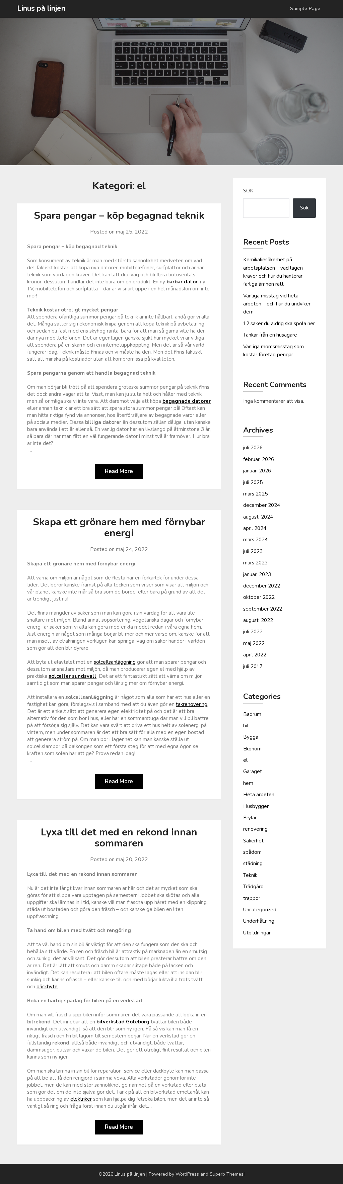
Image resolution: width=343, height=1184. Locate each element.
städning (253, 863)
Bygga (250, 737)
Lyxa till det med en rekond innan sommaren (119, 837)
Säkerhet (253, 840)
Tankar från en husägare (270, 335)
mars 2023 (255, 562)
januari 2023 (257, 574)
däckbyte (47, 986)
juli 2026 (253, 447)
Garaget (252, 771)
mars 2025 (255, 493)
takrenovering (191, 704)
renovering (255, 829)
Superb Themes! (227, 1174)
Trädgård (253, 886)
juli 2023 (253, 551)
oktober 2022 (259, 597)
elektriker (81, 1099)
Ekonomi (253, 748)
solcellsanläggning (115, 662)
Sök (248, 190)
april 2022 (254, 654)
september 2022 (262, 609)
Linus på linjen (41, 8)
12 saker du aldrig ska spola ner (279, 323)
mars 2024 (255, 539)
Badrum (252, 714)
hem (248, 783)
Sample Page (305, 8)
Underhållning (258, 921)
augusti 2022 (258, 620)
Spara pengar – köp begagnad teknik (119, 215)
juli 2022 (253, 631)
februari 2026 (258, 459)
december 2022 (261, 585)
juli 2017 (253, 666)
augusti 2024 (258, 517)
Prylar (250, 817)
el (245, 760)
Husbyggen (256, 806)
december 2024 (261, 505)
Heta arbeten (258, 794)
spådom (252, 852)
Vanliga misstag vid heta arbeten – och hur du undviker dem (277, 303)
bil (246, 725)
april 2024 (254, 528)
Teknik (250, 875)
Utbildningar (257, 932)
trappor (251, 898)
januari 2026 (257, 470)
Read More (119, 471)
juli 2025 (253, 482)
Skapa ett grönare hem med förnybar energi (119, 527)
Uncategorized (259, 909)
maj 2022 (254, 643)
